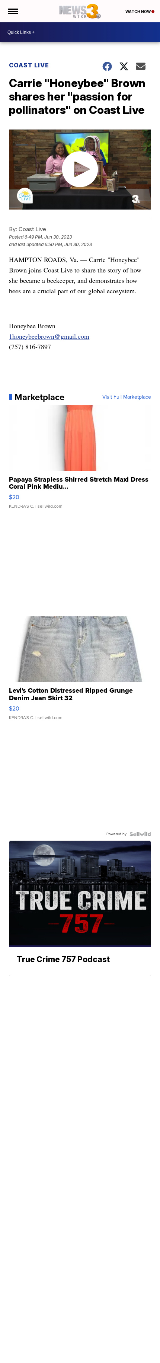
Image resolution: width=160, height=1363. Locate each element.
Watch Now (138, 11)
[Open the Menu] (12, 11)
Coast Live (29, 65)
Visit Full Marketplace (126, 397)
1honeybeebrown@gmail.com (49, 336)
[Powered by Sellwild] (140, 834)
